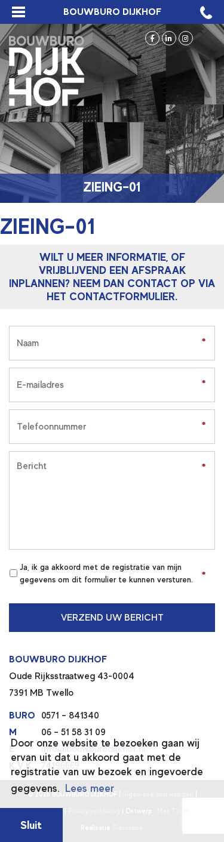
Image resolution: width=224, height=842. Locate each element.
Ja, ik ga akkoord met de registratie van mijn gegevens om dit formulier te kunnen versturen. (106, 573)
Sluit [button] (31, 825)
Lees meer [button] (89, 788)
